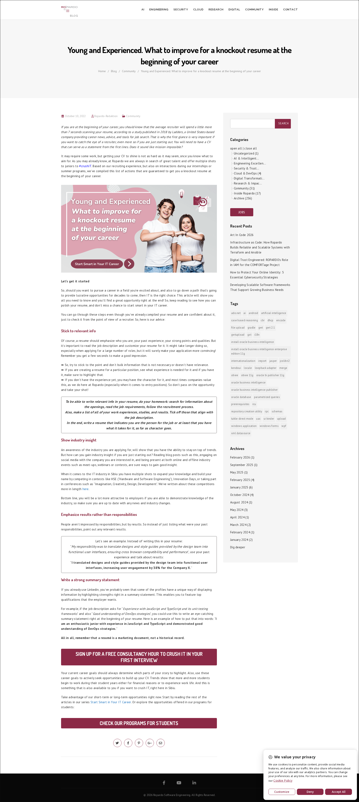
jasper (273, 361)
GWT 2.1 (270, 327)
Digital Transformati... (249, 178)
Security (180, 9)
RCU (254, 404)
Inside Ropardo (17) (247, 193)
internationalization (243, 361)
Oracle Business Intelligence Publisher (254, 390)
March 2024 (238, 525)
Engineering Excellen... (250, 163)
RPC (267, 411)
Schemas (277, 411)
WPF (284, 426)
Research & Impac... (248, 183)
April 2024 (237, 517)
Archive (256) (243, 198)
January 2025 (239, 487)
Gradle (252, 327)
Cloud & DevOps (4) (247, 173)
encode (280, 320)
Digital (234, 9)
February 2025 (240, 480)
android (253, 313)
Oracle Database (241, 397)
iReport (262, 361)
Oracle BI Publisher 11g (270, 375)
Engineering (158, 9)
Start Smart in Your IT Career (111, 702)
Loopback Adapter (266, 368)
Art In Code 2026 (242, 235)
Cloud (198, 9)
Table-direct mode (242, 418)
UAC (258, 418)
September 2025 (241, 465)
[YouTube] (179, 783)
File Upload (238, 327)
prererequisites (240, 404)
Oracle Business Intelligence (248, 382)
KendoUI (236, 368)
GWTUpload (238, 334)
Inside (273, 9)
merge (283, 368)
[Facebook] (164, 783)
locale (248, 368)
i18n (256, 334)
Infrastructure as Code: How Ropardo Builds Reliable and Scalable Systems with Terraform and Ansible (260, 247)
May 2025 (236, 472)
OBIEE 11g (247, 375)
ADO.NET (236, 313)
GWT (260, 327)
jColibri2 (285, 361)
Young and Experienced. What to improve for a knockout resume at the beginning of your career (201, 71)
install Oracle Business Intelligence (252, 342)
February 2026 (240, 457)
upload (281, 418)
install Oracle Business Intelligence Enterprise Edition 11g (259, 351)
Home (102, 71)
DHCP (270, 320)
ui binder (269, 418)
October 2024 (239, 495)
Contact (290, 9)
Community (254, 9)
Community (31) (244, 188)
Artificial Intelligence (273, 313)
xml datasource (240, 433)
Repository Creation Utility (246, 411)
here (85, 489)
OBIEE (234, 375)
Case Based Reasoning (244, 320)
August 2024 (239, 502)
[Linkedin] (194, 783)
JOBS (242, 212)
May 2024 (236, 510)
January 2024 (239, 540)
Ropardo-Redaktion (106, 116)
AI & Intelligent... (246, 158)
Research (216, 9)
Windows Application (244, 426)
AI (142, 9)
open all (236, 148)
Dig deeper (237, 547)
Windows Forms (269, 426)
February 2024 (240, 532)
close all (250, 148)
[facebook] (128, 743)
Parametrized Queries (267, 397)
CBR (262, 320)
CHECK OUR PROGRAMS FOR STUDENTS (139, 723)
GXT (249, 334)
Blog (114, 71)
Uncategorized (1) (246, 153)
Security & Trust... (246, 168)
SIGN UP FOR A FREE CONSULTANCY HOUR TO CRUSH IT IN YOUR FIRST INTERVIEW (139, 657)
